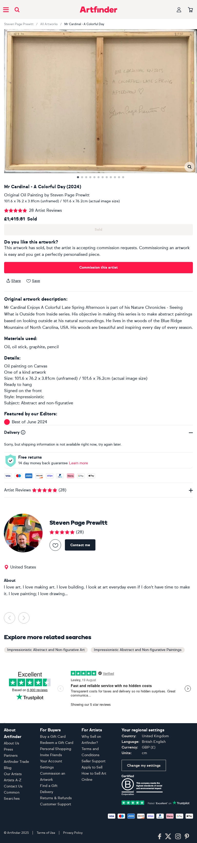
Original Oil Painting (23, 195)
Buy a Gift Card (53, 736)
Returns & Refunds (56, 798)
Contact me (80, 545)
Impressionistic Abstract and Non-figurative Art (46, 650)
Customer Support (55, 804)
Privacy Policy (73, 833)
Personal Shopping (55, 749)
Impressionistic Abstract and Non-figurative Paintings (138, 650)
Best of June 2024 (29, 421)
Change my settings (144, 765)
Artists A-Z (13, 780)
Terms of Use (46, 833)
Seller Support (93, 761)
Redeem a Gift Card (56, 743)
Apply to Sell (92, 767)
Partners (11, 755)
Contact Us (13, 786)
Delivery (46, 792)
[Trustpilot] (156, 802)
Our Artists (13, 774)
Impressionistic (30, 396)
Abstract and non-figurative (47, 403)
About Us (11, 743)
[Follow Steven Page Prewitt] (55, 545)
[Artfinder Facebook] (159, 836)
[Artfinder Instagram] (178, 836)
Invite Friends (51, 755)
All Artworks (49, 24)
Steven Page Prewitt (19, 24)
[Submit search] (17, 9)
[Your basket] (190, 10)
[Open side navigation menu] (6, 9)
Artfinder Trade (16, 762)
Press (8, 749)
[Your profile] (179, 9)
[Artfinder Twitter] (168, 836)
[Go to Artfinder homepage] (98, 9)
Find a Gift (48, 786)
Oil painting (15, 366)
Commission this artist (98, 267)
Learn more (78, 463)
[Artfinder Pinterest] (187, 836)
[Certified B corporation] (142, 784)
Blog (8, 768)
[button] (189, 167)
